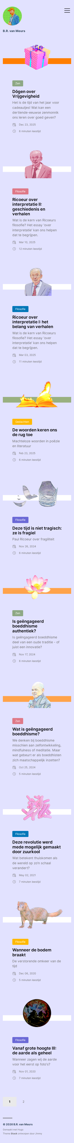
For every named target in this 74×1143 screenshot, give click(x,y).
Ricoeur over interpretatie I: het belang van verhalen (32, 322)
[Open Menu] (67, 10)
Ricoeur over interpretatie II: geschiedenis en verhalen (28, 206)
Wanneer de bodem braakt (31, 952)
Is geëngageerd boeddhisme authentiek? (28, 626)
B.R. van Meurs (14, 31)
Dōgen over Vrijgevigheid (25, 94)
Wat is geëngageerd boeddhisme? (32, 731)
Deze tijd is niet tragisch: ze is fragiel (37, 530)
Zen (17, 83)
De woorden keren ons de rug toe (34, 432)
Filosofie (20, 191)
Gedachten (22, 421)
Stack (14, 1133)
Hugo (20, 1129)
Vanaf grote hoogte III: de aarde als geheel (34, 1050)
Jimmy (38, 1133)
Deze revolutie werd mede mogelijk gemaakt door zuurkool (36, 847)
